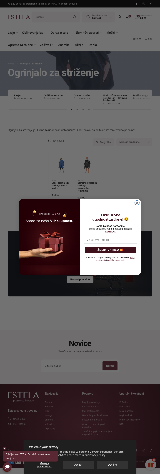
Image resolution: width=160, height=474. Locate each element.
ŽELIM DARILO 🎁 (110, 250)
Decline (112, 464)
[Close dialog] (137, 202)
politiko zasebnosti (116, 260)
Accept (78, 464)
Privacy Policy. (97, 455)
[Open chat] (7, 466)
